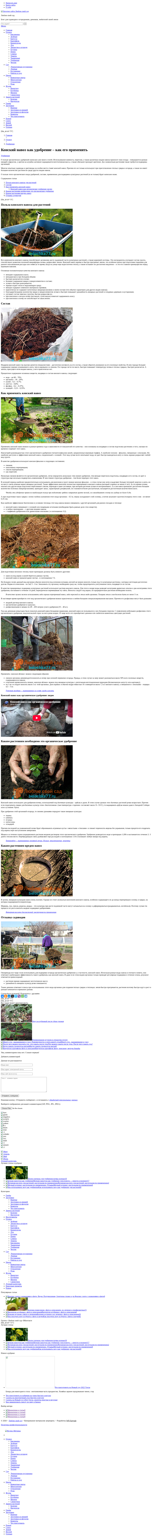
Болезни (14, 99)
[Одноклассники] (5, 996)
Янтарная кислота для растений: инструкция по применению (31, 912)
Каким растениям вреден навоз (18, 193)
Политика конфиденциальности (14, 1425)
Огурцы (14, 50)
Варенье (14, 108)
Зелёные (14, 37)
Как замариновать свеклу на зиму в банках (23, 1402)
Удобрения (15, 60)
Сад (7, 65)
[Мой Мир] (9, 996)
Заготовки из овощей (19, 110)
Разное (8, 119)
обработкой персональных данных (63, 1100)
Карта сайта (10, 5)
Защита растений (13, 97)
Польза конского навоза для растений (21, 183)
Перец (13, 52)
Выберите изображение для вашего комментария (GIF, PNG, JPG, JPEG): (30, 1104)
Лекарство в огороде (19, 47)
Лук (12, 45)
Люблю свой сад (15, 1421)
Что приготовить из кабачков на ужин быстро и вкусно (28, 1396)
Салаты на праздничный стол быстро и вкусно (25, 1398)
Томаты (14, 56)
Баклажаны (15, 34)
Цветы (8, 75)
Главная (9, 30)
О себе (8, 7)
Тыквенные (15, 58)
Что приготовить (17, 116)
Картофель (15, 41)
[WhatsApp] (22, 996)
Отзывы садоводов (13, 195)
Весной (9, 125)
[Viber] (19, 996)
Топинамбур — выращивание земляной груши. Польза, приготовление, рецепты (38, 841)
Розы (13, 84)
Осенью (9, 127)
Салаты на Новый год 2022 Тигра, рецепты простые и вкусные (31, 1400)
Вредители (15, 101)
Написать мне (11, 3)
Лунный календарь (8, 1161)
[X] (12, 996)
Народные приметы (14, 1286)
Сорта (8, 121)
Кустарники (15, 71)
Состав (8, 185)
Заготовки (10, 106)
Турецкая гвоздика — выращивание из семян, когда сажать (30, 691)
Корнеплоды (16, 43)
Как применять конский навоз (18, 187)
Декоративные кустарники (21, 67)
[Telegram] (25, 996)
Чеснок (13, 62)
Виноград (15, 88)
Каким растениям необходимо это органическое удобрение (30, 191)
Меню (3, 26)
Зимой (8, 123)
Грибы (8, 103)
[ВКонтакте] (2, 996)
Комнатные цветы (18, 78)
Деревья (14, 69)
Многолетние (16, 80)
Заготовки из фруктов (19, 112)
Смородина (15, 95)
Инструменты (11, 1217)
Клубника (15, 91)
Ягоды (8, 86)
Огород (9, 32)
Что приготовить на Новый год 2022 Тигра (72, 1387)
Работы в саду (16, 73)
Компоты (14, 114)
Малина (14, 93)
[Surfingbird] (15, 996)
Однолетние (16, 82)
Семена (14, 54)
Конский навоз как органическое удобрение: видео (31, 189)
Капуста (14, 39)
